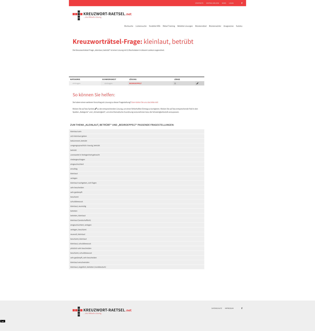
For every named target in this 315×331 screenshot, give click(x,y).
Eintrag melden (212, 3)
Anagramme (229, 26)
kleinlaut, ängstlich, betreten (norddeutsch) (88, 267)
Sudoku (239, 26)
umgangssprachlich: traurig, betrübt (85, 145)
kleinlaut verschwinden (79, 262)
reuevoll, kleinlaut (77, 234)
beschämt (74, 197)
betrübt (73, 150)
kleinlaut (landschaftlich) (80, 220)
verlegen (73, 178)
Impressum (229, 308)
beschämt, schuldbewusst (81, 253)
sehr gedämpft (76, 192)
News (224, 3)
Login (231, 3)
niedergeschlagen (77, 159)
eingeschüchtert (77, 164)
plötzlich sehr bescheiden (80, 248)
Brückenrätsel (201, 26)
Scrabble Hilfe (154, 26)
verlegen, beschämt (78, 229)
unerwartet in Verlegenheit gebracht (85, 155)
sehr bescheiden (77, 187)
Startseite (199, 3)
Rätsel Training (169, 26)
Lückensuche (141, 26)
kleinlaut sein (75, 131)
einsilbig (73, 169)
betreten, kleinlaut (78, 215)
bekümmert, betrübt (78, 140)
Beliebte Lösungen (185, 26)
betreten (73, 211)
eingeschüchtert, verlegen (81, 225)
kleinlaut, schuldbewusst (80, 243)
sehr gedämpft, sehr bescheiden (83, 257)
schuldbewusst (76, 201)
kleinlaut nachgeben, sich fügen (83, 183)
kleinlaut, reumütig (78, 206)
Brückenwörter (215, 26)
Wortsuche (128, 26)
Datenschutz (217, 308)
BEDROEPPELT (135, 83)
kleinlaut (74, 173)
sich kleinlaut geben (78, 136)
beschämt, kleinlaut (78, 239)
